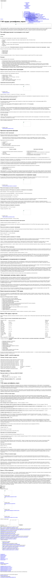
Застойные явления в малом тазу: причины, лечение (9, 535)
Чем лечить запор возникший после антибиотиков (11, 544)
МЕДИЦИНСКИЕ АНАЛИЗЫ (30, 19)
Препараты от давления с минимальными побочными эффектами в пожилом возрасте (15, 529)
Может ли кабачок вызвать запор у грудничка (10, 549)
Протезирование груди (32, 16)
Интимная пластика (30, 18)
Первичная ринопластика (31, 15)
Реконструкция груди (4, 558)
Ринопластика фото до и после (5, 569)
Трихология (2, 557)
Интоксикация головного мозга (7, 128)
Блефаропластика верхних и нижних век (32, 13)
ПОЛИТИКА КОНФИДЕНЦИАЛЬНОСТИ (8, 577)
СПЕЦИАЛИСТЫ (27, 5)
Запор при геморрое (5, 542)
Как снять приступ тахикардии (9, 503)
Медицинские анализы (4, 563)
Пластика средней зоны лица (37, 15)
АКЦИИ (27, 7)
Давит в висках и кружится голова (8, 216)
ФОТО (27, 3)
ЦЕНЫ (27, 4)
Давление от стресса (5, 92)
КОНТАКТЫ (27, 8)
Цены (30, 21)
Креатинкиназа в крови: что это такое (11, 517)
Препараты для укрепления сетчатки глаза (7, 533)
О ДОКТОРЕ (27, 2)
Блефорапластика (3, 555)
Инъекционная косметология (30, 17)
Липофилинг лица (31, 12)
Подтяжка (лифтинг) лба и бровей (37, 14)
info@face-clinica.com (4, 575)
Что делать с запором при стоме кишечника (10, 547)
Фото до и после (30, 20)
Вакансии (2, 562)
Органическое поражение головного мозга (11, 510)
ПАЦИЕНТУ (27, 6)
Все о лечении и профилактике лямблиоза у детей (9, 527)
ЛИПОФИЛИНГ (27, 11)
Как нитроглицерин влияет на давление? (9, 185)
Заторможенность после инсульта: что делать (8, 531)
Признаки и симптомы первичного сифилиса (8, 538)
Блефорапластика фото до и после (6, 567)
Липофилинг (2, 554)
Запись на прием (30, 22)
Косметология (2, 559)
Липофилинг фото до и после (5, 566)
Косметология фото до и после (5, 570)
